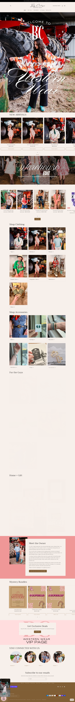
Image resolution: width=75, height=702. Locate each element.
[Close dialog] (49, 340)
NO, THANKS (37, 358)
